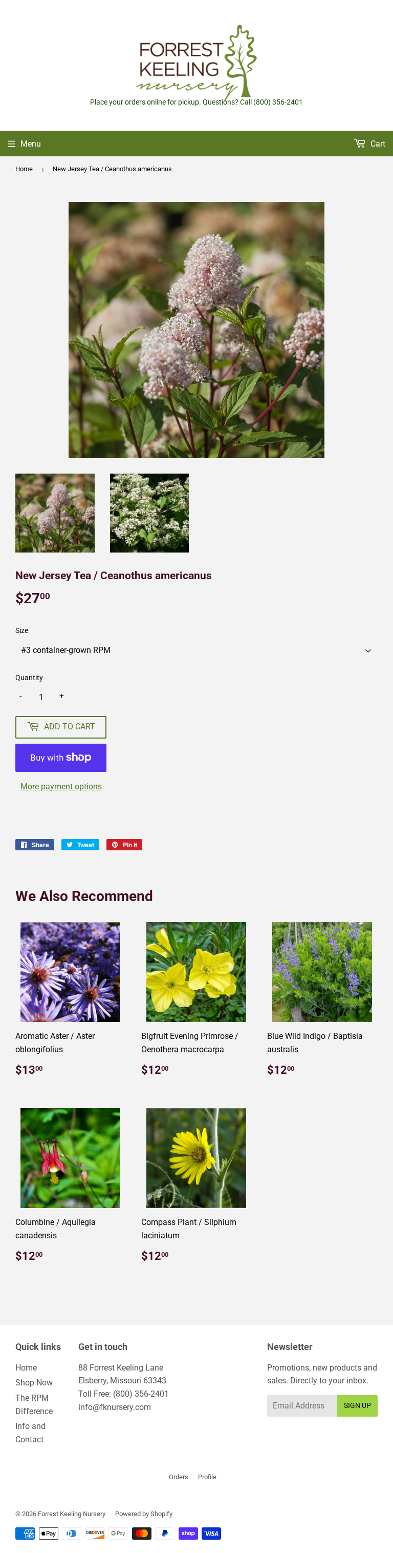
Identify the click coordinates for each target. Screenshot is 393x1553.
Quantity (29, 677)
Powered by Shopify (143, 1514)
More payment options (61, 786)
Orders (178, 1477)
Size (21, 630)
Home (24, 169)
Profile (207, 1477)
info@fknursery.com (114, 1407)
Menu (30, 144)
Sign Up (357, 1405)
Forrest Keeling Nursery (71, 1514)
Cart (376, 144)
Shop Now (34, 1382)
